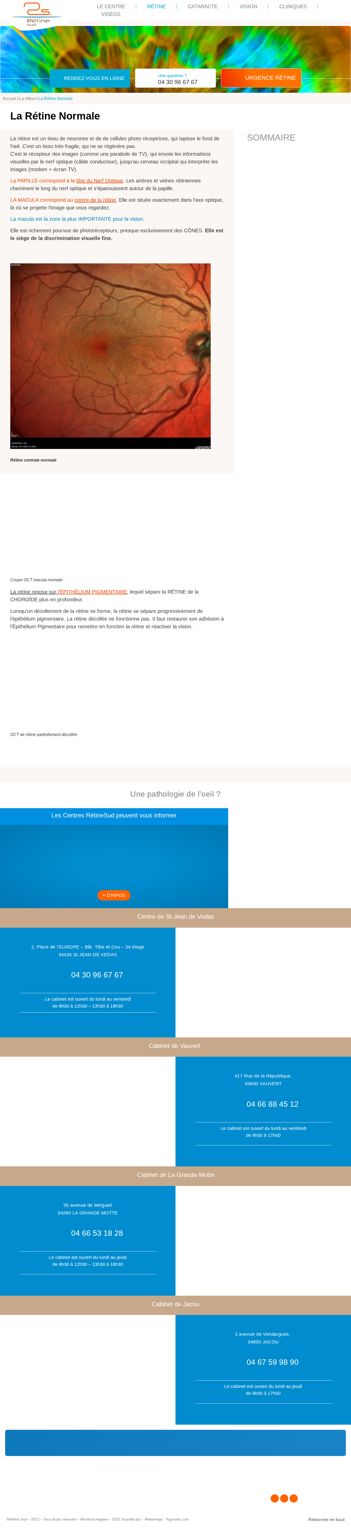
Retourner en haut (326, 1519)
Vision (248, 6)
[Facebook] (275, 1498)
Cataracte (203, 6)
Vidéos (111, 14)
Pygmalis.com (177, 1519)
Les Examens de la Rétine (157, 1490)
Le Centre (111, 6)
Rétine (156, 6)
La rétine (27, 98)
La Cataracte (144, 1497)
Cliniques (293, 6)
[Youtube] (294, 1498)
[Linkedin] (284, 1498)
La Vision (141, 1503)
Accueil (9, 98)
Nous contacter (285, 1484)
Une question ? (172, 75)
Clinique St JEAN (40, 1503)
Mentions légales (94, 1519)
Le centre (33, 1490)
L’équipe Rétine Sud (43, 1497)
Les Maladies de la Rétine (156, 1484)
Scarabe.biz (131, 1519)
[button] (261, 77)
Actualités (33, 1484)
